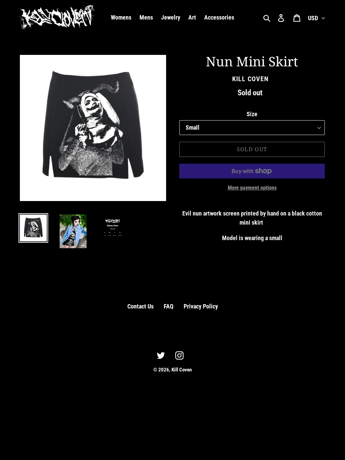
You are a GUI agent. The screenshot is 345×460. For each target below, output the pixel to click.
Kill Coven (181, 370)
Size (252, 114)
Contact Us (140, 306)
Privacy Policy (201, 306)
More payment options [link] (252, 188)
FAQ (169, 306)
